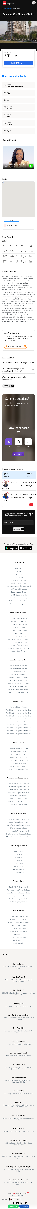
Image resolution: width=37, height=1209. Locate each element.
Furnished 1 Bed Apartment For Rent (18, 725)
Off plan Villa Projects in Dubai (18, 831)
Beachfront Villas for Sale (18, 796)
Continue (17, 454)
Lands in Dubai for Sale (18, 651)
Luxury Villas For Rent (18, 763)
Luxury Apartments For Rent (18, 760)
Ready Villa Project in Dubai (18, 887)
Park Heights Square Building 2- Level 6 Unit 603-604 (18, 1030)
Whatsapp (14, 1206)
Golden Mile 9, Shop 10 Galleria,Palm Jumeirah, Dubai (18, 1118)
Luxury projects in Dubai (18, 896)
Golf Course (18, 863)
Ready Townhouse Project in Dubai (18, 893)
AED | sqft (15, 1199)
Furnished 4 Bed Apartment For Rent (18, 734)
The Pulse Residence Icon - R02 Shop (18, 1054)
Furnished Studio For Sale (18, 707)
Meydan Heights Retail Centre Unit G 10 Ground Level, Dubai (18, 1080)
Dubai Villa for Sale (18, 627)
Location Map (18, 577)
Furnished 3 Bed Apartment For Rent (18, 731)
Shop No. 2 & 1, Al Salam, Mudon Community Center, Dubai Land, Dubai (18, 1105)
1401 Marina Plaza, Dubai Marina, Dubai (18, 1043)
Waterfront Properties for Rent (18, 793)
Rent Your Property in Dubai (18, 692)
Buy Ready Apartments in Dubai (18, 639)
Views (11, 220)
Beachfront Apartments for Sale (18, 802)
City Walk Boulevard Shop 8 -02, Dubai (18, 1005)
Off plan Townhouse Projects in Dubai (18, 837)
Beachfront (18, 855)
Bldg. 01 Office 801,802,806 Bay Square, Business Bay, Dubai (18, 979)
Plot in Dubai (18, 633)
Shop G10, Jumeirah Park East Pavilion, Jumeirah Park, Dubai (18, 1067)
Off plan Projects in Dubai (18, 828)
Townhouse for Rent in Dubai (18, 678)
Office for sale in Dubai (18, 636)
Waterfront (18, 858)
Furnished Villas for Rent (18, 686)
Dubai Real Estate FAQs (18, 583)
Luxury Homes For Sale (18, 754)
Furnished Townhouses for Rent (18, 689)
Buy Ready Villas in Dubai (18, 642)
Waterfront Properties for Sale (18, 790)
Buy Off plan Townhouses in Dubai (18, 825)
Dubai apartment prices (18, 931)
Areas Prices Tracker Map (18, 598)
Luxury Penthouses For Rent (18, 769)
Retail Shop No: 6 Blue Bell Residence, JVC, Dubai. (18, 1182)
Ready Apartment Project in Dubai (18, 890)
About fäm (18, 568)
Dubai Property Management (18, 589)
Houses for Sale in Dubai (18, 630)
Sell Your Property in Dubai (18, 601)
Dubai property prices (18, 928)
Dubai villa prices (18, 934)
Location (5, 179)
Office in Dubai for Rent (18, 675)
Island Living (18, 866)
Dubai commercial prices (18, 937)
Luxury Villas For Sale (18, 751)
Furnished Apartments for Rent (18, 683)
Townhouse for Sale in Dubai (18, 645)
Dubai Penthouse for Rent (18, 666)
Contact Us (18, 574)
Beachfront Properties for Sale (18, 784)
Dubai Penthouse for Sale (18, 619)
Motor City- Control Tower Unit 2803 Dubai (18, 1092)
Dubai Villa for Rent (18, 672)
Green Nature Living (18, 869)
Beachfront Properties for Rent (18, 787)
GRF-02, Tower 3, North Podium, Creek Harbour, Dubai (18, 1143)
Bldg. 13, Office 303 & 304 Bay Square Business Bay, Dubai (18, 993)
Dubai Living (18, 852)
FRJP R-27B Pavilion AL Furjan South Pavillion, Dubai (18, 966)
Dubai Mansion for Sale (18, 621)
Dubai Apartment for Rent (18, 669)
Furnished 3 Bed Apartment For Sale (18, 716)
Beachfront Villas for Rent (18, 799)
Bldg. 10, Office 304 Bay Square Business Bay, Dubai (18, 1169)
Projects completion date (18, 919)
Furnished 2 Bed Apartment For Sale (18, 713)
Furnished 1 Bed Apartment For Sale (18, 710)
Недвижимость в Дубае (18, 604)
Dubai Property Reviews (18, 902)
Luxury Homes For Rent (18, 766)
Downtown (18, 860)
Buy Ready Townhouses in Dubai (18, 648)
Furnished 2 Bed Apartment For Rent (18, 728)
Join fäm (18, 571)
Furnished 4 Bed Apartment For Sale (18, 719)
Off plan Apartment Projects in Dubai (18, 834)
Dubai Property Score (18, 592)
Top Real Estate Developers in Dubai (18, 586)
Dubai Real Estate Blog (18, 580)
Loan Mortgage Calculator (18, 595)
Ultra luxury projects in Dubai (18, 899)
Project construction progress (18, 922)
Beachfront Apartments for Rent (18, 804)
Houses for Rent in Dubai (18, 681)
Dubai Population (18, 943)
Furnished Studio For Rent (18, 722)
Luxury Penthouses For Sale (18, 757)
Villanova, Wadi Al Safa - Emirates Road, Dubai (18, 1130)
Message (25, 1206)
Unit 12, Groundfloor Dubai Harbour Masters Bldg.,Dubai (18, 1017)
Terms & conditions (18, 1195)
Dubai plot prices (18, 940)
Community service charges (18, 916)
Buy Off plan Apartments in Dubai (18, 819)
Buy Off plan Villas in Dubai (18, 822)
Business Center (18, 872)
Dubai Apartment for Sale (18, 624)
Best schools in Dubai (18, 925)
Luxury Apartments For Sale (18, 748)
